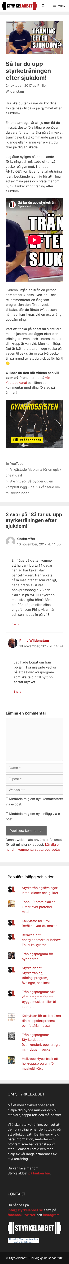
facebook (15, 1215)
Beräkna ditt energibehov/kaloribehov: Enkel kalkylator (41, 940)
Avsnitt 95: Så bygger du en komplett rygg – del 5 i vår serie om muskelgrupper (33, 487)
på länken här (39, 1173)
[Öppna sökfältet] (43, 6)
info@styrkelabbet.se (25, 1210)
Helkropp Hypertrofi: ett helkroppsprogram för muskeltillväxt (40, 1063)
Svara (15, 624)
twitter (30, 1215)
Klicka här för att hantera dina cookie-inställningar (23, 1240)
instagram (51, 1215)
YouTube (17, 464)
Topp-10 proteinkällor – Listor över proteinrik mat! (39, 907)
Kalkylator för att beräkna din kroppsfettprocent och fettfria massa (41, 1020)
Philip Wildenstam (34, 640)
